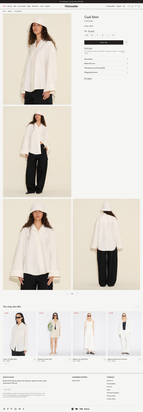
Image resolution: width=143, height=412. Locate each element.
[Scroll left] (134, 306)
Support (118, 6)
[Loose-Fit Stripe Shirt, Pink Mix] (8, 363)
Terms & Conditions (113, 393)
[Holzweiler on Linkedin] (20, 409)
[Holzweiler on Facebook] (8, 409)
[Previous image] (67, 293)
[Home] (71, 6)
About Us (110, 380)
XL (113, 35)
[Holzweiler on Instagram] (4, 409)
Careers (109, 386)
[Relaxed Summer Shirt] (54, 334)
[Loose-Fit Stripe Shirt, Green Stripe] (6, 363)
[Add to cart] (34, 359)
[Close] (138, 1)
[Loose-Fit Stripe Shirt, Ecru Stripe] (4, 363)
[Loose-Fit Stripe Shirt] (19, 334)
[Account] (132, 6)
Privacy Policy (12, 395)
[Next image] (77, 293)
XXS (86, 35)
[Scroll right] (138, 306)
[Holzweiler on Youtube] (15, 409)
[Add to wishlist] (126, 42)
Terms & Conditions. (24, 395)
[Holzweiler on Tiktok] (23, 409)
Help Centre (76, 380)
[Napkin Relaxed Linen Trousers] (124, 334)
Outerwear (35, 6)
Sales (108, 390)
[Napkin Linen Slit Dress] (89, 334)
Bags (28, 6)
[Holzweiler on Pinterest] (11, 409)
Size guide (91, 31)
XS (92, 35)
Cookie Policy (111, 399)
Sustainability (111, 383)
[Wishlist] (135, 6)
